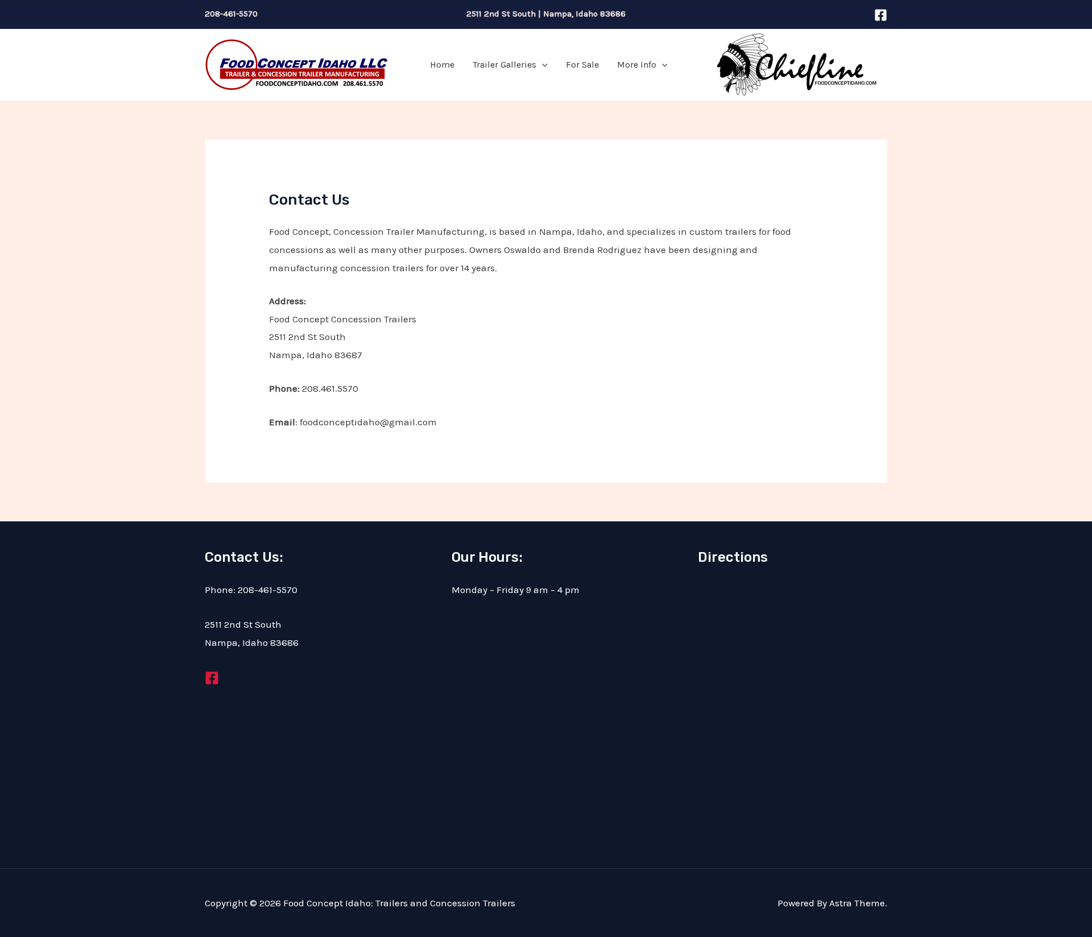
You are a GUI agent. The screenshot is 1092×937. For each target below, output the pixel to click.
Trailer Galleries (504, 64)
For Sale (582, 64)
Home (442, 64)
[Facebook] (880, 15)
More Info (636, 64)
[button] (542, 64)
